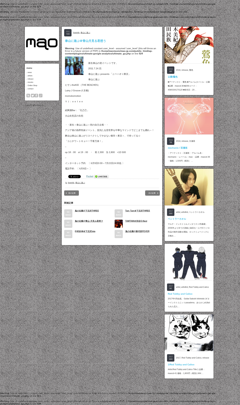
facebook (36, 95)
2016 (178, 70)
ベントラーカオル (197, 212)
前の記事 (72, 193)
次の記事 (152, 193)
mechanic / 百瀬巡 (177, 147)
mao (28, 105)
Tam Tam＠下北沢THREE (137, 211)
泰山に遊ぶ (85, 33)
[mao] (41, 49)
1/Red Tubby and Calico (181, 364)
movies (30, 82)
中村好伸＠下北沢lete (85, 231)
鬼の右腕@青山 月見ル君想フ (89, 221)
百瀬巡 (192, 141)
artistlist (184, 212)
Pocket (89, 176)
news (30, 72)
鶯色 (191, 70)
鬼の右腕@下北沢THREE (87, 211)
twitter (32, 95)
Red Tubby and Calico (199, 287)
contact (30, 89)
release (30, 79)
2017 (178, 358)
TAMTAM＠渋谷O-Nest (136, 221)
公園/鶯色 (173, 76)
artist (178, 212)
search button (40, 95)
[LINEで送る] (101, 176)
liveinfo (76, 33)
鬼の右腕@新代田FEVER (137, 231)
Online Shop (32, 85)
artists (30, 76)
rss (28, 95)
